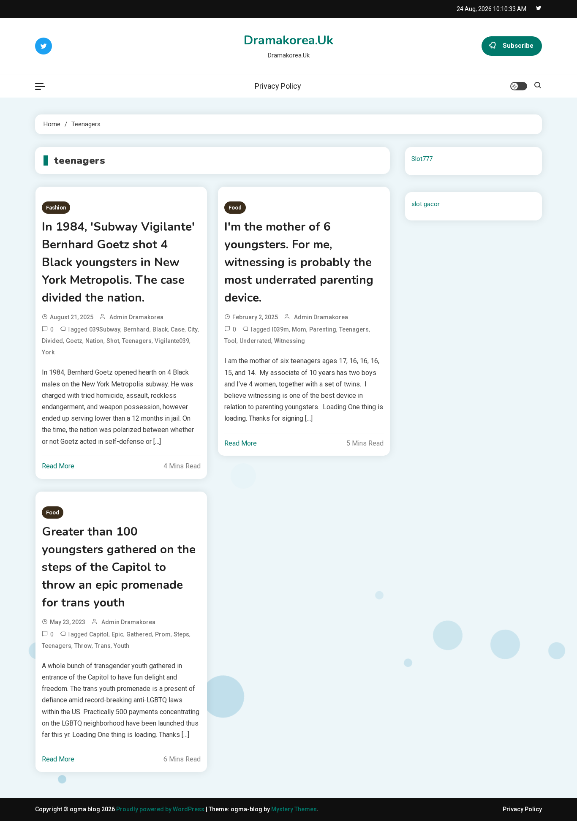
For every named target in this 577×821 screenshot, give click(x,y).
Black (160, 329)
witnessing (289, 340)
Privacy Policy (278, 86)
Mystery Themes (294, 809)
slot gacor (425, 204)
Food (235, 207)
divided (52, 340)
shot (112, 340)
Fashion (56, 207)
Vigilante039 (172, 340)
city (193, 329)
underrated (255, 340)
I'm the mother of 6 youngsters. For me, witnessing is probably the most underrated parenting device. (298, 262)
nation (94, 340)
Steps (181, 634)
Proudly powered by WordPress (161, 809)
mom (299, 329)
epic (117, 634)
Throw (83, 645)
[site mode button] (518, 86)
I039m (280, 329)
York (48, 352)
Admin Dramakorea (136, 317)
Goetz (74, 340)
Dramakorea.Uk (288, 40)
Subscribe (518, 45)
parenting (322, 329)
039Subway (104, 329)
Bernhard (136, 329)
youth (121, 645)
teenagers (137, 340)
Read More (58, 466)
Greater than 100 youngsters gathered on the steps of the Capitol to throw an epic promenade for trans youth (119, 567)
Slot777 (422, 159)
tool (230, 340)
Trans (103, 645)
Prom (163, 634)
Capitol (99, 634)
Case (178, 329)
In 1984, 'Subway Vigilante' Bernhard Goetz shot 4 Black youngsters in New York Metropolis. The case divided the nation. (118, 262)
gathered (139, 634)
